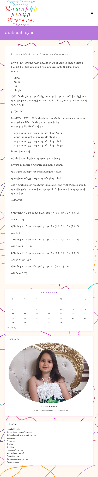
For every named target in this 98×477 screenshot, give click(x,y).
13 (13, 314)
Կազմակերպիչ (13, 429)
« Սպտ (10, 328)
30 (49, 323)
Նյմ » (16, 328)
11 (73, 309)
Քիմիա (10, 444)
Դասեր (45, 54)
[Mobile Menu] (84, 13)
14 (25, 314)
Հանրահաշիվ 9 (60, 54)
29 (37, 323)
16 (49, 314)
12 (85, 309)
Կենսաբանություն (15, 450)
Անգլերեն (11, 438)
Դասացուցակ (13, 462)
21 (25, 318)
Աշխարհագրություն (15, 453)
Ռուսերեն (11, 441)
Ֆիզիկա (10, 447)
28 (25, 323)
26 (85, 318)
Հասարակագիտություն (17, 459)
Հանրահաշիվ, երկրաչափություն (21, 435)
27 (13, 323)
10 (61, 309)
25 (73, 318)
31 (61, 323)
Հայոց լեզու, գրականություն (19, 432)
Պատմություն (13, 456)
